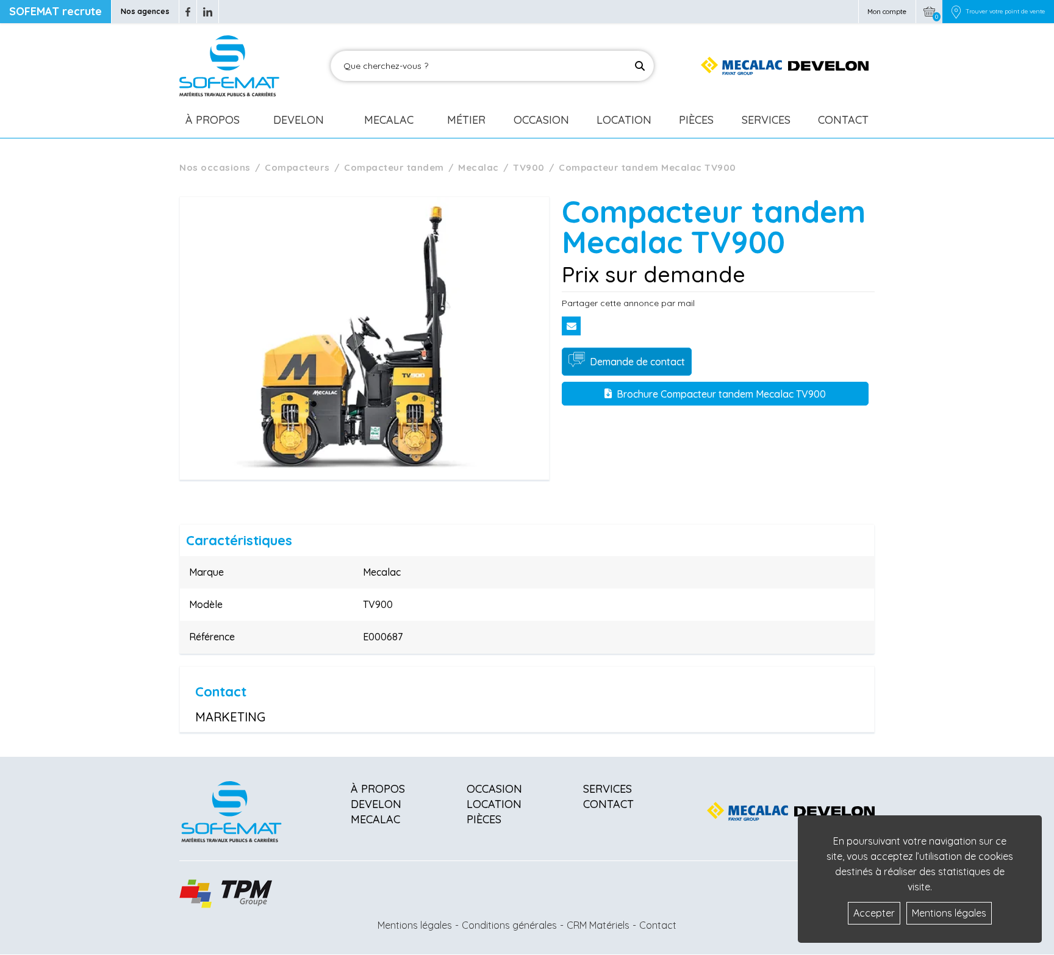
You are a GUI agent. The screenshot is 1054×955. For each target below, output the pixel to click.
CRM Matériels (598, 925)
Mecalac (389, 120)
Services (766, 120)
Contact (843, 120)
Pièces (696, 120)
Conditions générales (509, 925)
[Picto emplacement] (956, 11)
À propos (378, 789)
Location (624, 120)
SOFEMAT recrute (55, 11)
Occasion (541, 120)
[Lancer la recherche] (640, 66)
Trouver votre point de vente (1005, 12)
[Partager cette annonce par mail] (571, 326)
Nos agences (145, 11)
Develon (298, 120)
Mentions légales (415, 925)
